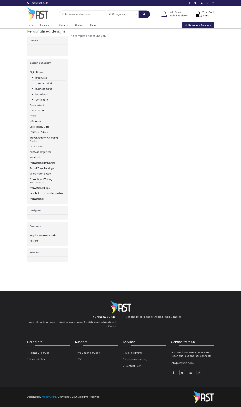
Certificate (41, 99)
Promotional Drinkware (42, 162)
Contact (79, 25)
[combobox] (83, 14)
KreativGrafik (49, 396)
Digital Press (36, 72)
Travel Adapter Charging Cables (44, 139)
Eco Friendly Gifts (39, 126)
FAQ (80, 359)
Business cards (43, 89)
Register (183, 15)
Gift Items (35, 121)
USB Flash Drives (39, 132)
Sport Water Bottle (40, 173)
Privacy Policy (37, 359)
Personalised (37, 105)
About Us (64, 25)
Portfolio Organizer (40, 152)
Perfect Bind (45, 83)
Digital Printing (133, 352)
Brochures (41, 78)
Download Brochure (199, 25)
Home (30, 25)
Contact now (133, 366)
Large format (37, 110)
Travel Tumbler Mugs (42, 168)
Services (44, 25)
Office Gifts (36, 146)
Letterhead (41, 94)
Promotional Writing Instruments (41, 180)
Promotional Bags (40, 188)
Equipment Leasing (136, 359)
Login (172, 15)
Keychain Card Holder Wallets (46, 193)
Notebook (35, 157)
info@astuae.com (182, 363)
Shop (93, 25)
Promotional (37, 198)
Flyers (33, 116)
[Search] (144, 14)
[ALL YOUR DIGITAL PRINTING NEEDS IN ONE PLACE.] (37, 19)
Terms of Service (40, 352)
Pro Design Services (89, 352)
